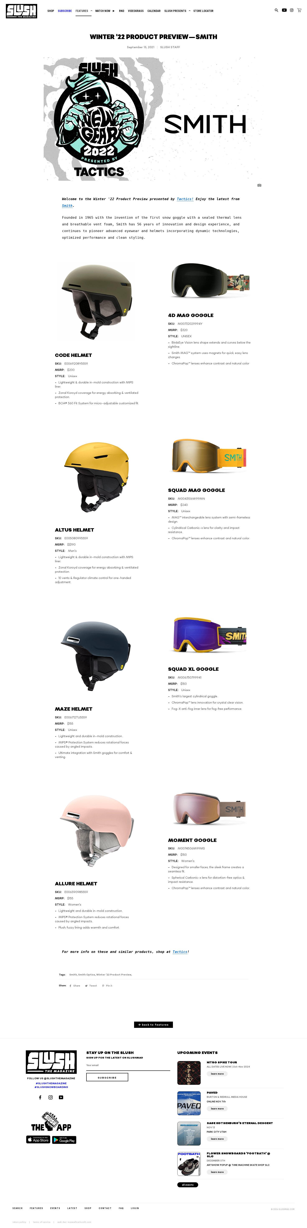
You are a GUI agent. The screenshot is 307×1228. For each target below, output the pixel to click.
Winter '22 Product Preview (113, 975)
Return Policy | (22, 1222)
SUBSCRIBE (65, 11)
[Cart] (299, 11)
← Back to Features (153, 1025)
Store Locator (203, 11)
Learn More (217, 1073)
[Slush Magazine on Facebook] (41, 1098)
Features (83, 11)
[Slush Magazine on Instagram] (51, 1098)
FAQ (121, 1208)
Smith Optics (86, 975)
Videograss (136, 11)
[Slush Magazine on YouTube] (62, 1098)
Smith (67, 206)
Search (18, 1208)
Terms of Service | (45, 1222)
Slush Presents (177, 11)
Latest (72, 1208)
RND (121, 11)
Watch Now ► (105, 11)
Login (135, 1208)
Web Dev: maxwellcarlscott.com (74, 1222)
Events (55, 1208)
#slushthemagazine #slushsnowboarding (51, 1085)
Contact (105, 1208)
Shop (50, 11)
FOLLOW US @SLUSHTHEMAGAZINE (51, 1078)
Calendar (154, 11)
